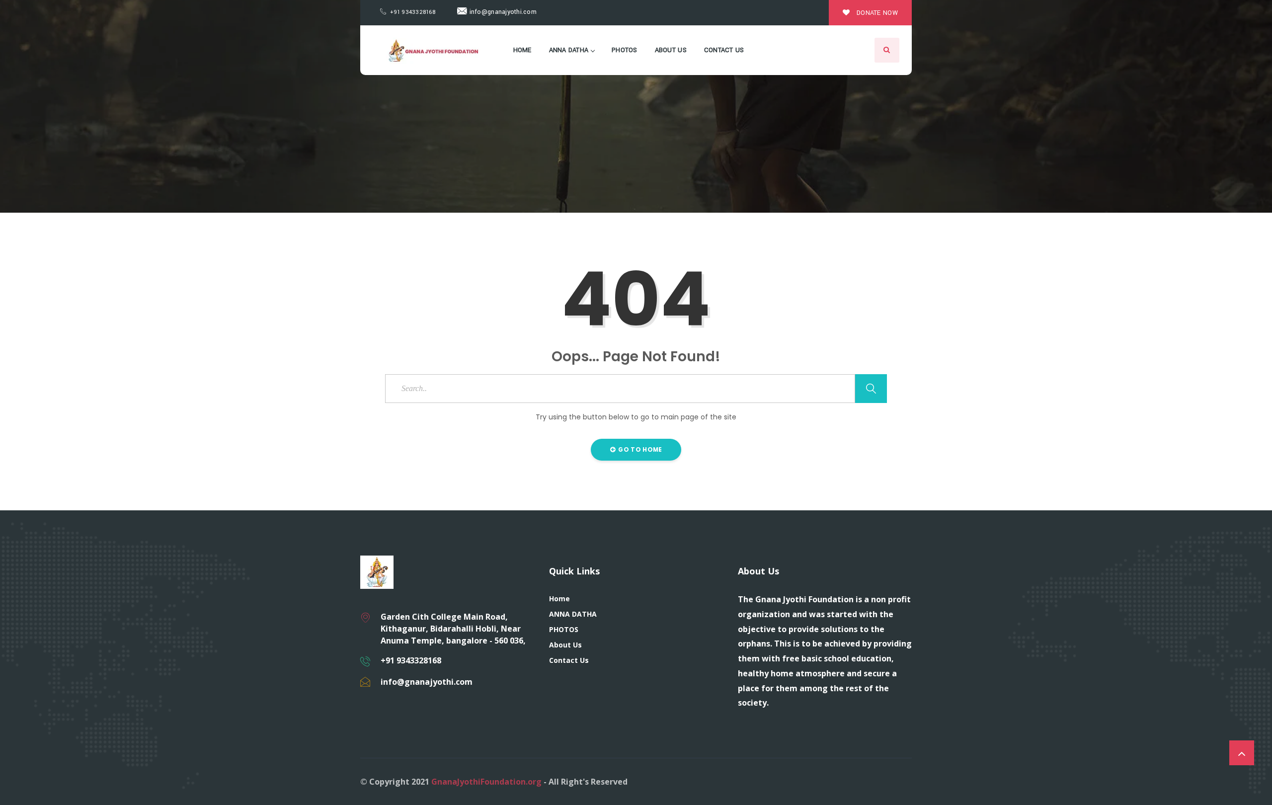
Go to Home (639, 449)
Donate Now (876, 12)
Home (522, 50)
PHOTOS (624, 50)
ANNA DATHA (569, 50)
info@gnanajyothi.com (501, 11)
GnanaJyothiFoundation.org (486, 781)
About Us (671, 50)
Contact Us (724, 50)
